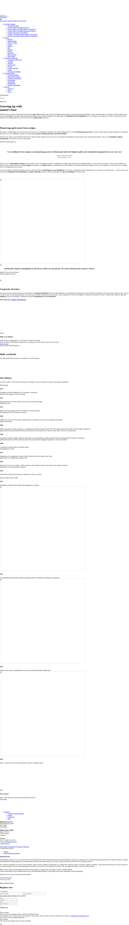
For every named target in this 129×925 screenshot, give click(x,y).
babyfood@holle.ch (11, 842)
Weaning (10, 63)
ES (23, 21)
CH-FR (14, 21)
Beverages (11, 53)
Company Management (18, 299)
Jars (9, 48)
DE (1, 21)
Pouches (10, 49)
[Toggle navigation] (7, 16)
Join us (10, 90)
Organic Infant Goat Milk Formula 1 (18, 27)
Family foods (11, 65)
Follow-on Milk (12, 43)
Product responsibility (14, 85)
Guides (10, 70)
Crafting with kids (13, 68)
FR (6, 21)
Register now (4, 907)
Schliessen (4, 879)
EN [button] (1, 19)
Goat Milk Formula (9, 24)
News (9, 92)
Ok (1, 924)
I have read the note (6, 877)
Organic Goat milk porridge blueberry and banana (22, 36)
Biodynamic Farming (14, 77)
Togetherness (11, 83)
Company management (14, 78)
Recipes (10, 66)
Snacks (10, 51)
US (25, 21)
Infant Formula (12, 41)
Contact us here (4, 843)
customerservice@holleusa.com (79, 916)
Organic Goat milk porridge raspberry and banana (22, 34)
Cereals (10, 44)
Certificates (11, 817)
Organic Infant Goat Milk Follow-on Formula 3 (22, 31)
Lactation (10, 61)
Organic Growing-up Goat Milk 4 (18, 32)
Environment (11, 80)
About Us (7, 87)
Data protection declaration (12, 853)
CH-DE (9, 21)
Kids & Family (12, 54)
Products (6, 38)
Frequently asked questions (16, 813)
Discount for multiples (14, 71)
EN (3, 21)
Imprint (6, 851)
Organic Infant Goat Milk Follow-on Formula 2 (22, 29)
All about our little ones (11, 58)
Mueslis (10, 46)
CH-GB (19, 21)
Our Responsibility (9, 73)
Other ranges (11, 56)
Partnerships (11, 82)
